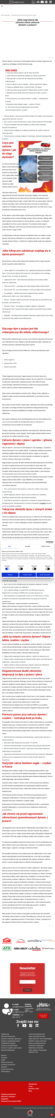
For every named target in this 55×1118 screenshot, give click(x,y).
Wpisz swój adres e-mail (25, 978)
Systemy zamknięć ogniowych (11, 1039)
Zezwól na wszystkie (45, 574)
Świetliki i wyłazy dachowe (37, 1041)
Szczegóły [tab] (27, 546)
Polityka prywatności (8, 1094)
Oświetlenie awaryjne (8, 1043)
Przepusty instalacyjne (36, 1045)
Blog (30, 1091)
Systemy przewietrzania (9, 1045)
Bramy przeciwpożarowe (37, 1043)
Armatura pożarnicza (8, 1064)
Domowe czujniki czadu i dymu (11, 1048)
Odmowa (10, 574)
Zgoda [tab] (9, 546)
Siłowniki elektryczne (8, 1036)
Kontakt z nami (34, 1088)
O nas (31, 1086)
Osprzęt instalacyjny (8, 1050)
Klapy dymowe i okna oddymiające (40, 1039)
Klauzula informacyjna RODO (11, 1101)
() (49, 57)
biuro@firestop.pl (18, 1012)
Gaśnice (4, 1055)
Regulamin (4, 1099)
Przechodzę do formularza (43, 1015)
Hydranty (4, 1058)
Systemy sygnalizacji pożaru (10, 1041)
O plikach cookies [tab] (45, 546)
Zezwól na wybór (27, 574)
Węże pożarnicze (7, 1062)
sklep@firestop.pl (18, 2)
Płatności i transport (8, 1096)
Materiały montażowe (36, 1048)
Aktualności (33, 1084)
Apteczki (4, 1067)
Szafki (3, 1060)
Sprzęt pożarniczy (7, 1069)
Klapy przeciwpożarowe (37, 1036)
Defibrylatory (5, 1071)
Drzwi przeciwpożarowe (37, 1034)
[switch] (21, 569)
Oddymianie (5, 1034)
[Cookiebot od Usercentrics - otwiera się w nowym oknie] (47, 542)
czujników (43, 503)
